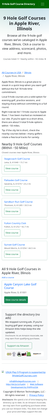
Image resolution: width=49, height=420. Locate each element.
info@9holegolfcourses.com (22, 381)
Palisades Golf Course (15, 180)
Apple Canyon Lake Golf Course (20, 286)
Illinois (27, 72)
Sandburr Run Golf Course (18, 201)
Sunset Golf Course (14, 244)
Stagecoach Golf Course (17, 158)
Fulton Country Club (15, 223)
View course (11, 168)
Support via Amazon (18, 345)
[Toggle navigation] (43, 4)
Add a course (8, 277)
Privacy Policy (36, 395)
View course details (15, 299)
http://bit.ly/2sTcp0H (15, 384)
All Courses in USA (11, 72)
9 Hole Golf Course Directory (18, 4)
